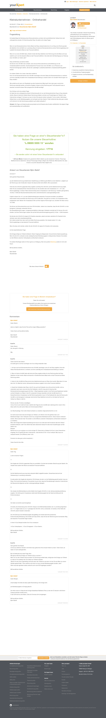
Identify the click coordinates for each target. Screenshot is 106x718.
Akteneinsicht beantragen (33, 686)
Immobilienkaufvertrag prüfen (16, 666)
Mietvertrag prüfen (14, 695)
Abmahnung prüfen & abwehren (34, 691)
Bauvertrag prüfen (14, 668)
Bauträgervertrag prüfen (15, 671)
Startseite (19, 14)
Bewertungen (47, 668)
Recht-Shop (54, 10)
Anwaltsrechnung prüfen (32, 688)
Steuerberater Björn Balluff (28, 27)
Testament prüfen (31, 680)
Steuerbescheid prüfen (32, 675)
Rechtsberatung (19, 10)
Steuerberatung (37, 10)
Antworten (25, 14)
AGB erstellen (13, 677)
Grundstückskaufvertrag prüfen (17, 674)
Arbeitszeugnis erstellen (15, 692)
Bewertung (53, 242)
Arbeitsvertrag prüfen (15, 687)
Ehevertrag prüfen (31, 683)
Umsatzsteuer (29, 24)
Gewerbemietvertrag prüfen (16, 698)
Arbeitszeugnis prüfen (15, 690)
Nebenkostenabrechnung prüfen (17, 701)
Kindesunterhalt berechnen (33, 677)
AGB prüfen (12, 679)
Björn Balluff (73, 19)
